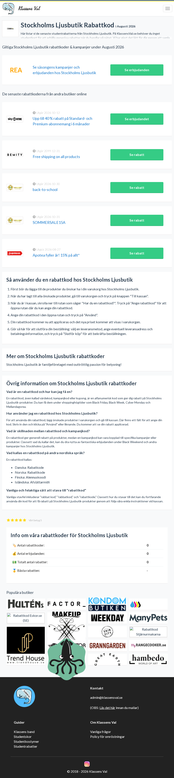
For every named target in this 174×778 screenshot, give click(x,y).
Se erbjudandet (137, 119)
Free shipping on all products (56, 156)
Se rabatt (136, 154)
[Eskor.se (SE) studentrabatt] (25, 618)
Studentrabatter (25, 746)
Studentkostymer (26, 741)
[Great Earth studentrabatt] (107, 659)
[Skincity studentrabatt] (107, 632)
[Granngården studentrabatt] (107, 646)
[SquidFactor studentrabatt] (66, 659)
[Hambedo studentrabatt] (148, 659)
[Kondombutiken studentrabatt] (107, 604)
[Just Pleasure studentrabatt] (25, 646)
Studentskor (23, 736)
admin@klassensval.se (106, 697)
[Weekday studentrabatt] (107, 618)
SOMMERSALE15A (49, 222)
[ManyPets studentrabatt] (148, 618)
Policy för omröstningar (107, 736)
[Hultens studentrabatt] (25, 604)
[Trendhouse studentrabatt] (25, 659)
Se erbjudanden (137, 70)
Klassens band (24, 732)
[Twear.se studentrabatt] (66, 632)
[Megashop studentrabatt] (148, 604)
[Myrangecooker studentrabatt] (148, 646)
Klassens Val (29, 8)
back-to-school (45, 189)
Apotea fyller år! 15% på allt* (56, 255)
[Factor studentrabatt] (66, 604)
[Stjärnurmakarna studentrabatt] (148, 632)
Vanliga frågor (100, 732)
